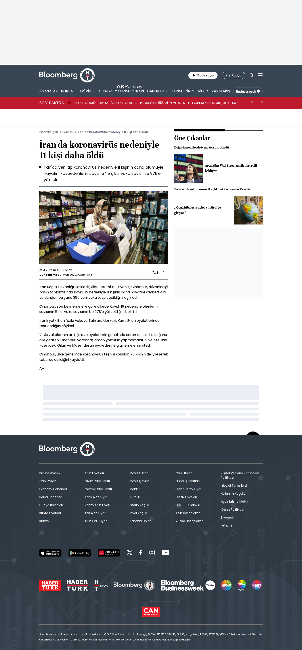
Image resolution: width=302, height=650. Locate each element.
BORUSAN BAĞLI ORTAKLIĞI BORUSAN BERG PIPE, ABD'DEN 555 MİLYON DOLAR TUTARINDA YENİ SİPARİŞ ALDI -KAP (156, 103)
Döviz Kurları (139, 473)
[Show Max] (257, 585)
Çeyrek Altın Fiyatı (98, 489)
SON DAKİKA (51, 103)
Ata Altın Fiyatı (95, 513)
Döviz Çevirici (140, 481)
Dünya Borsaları (51, 505)
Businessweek (49, 473)
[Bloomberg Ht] (134, 585)
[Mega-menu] (260, 75)
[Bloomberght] (67, 75)
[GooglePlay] (80, 553)
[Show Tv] (226, 585)
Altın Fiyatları (94, 473)
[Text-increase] (154, 272)
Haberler (67, 132)
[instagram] (152, 553)
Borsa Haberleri (50, 497)
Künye (44, 521)
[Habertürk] (50, 585)
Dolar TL (136, 489)
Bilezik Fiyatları (186, 497)
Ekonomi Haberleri (53, 489)
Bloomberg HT (48, 132)
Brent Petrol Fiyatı (189, 489)
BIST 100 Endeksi (188, 505)
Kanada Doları (140, 521)
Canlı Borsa (184, 473)
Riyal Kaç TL (139, 513)
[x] (129, 553)
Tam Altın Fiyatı (96, 497)
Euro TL (135, 497)
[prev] (252, 103)
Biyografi (227, 517)
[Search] (252, 75)
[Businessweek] (188, 585)
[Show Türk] (242, 585)
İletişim (226, 525)
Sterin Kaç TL (140, 505)
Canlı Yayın (47, 481)
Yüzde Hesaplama (189, 521)
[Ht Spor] (101, 585)
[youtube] (165, 553)
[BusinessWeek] (248, 91)
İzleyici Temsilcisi (234, 485)
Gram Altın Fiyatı (97, 481)
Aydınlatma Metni (234, 501)
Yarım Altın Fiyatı (97, 505)
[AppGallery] (109, 553)
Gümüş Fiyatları (188, 481)
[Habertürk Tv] (77, 585)
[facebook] (140, 553)
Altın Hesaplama (188, 513)
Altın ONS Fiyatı (96, 521)
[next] (261, 103)
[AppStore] (50, 553)
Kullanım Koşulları (234, 493)
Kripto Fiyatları (50, 513)
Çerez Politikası (232, 509)
